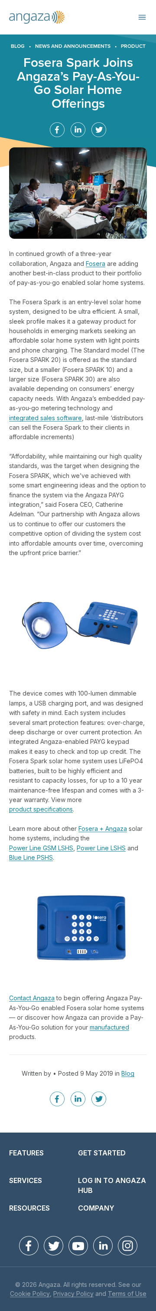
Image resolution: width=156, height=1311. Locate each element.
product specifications (41, 809)
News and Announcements (72, 46)
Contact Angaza (32, 998)
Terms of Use (127, 1294)
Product (133, 46)
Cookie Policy (30, 1294)
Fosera (95, 264)
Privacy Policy (73, 1294)
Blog (18, 46)
